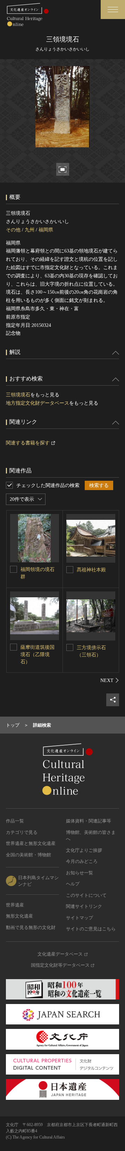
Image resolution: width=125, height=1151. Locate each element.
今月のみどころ (82, 861)
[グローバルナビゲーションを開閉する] (113, 9)
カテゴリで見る (22, 832)
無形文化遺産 (19, 916)
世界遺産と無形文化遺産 (31, 843)
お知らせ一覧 (79, 872)
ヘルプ (73, 883)
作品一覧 (15, 820)
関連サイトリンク (84, 906)
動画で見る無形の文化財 (31, 927)
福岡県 (46, 229)
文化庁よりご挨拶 (84, 850)
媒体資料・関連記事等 (88, 820)
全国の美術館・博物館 (28, 854)
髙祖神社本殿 (91, 569)
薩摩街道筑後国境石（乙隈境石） (37, 654)
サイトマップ (79, 917)
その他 (13, 229)
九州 (29, 229)
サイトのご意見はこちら (91, 928)
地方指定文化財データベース (37, 403)
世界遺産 (15, 905)
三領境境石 (18, 394)
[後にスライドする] (109, 680)
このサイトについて (86, 895)
